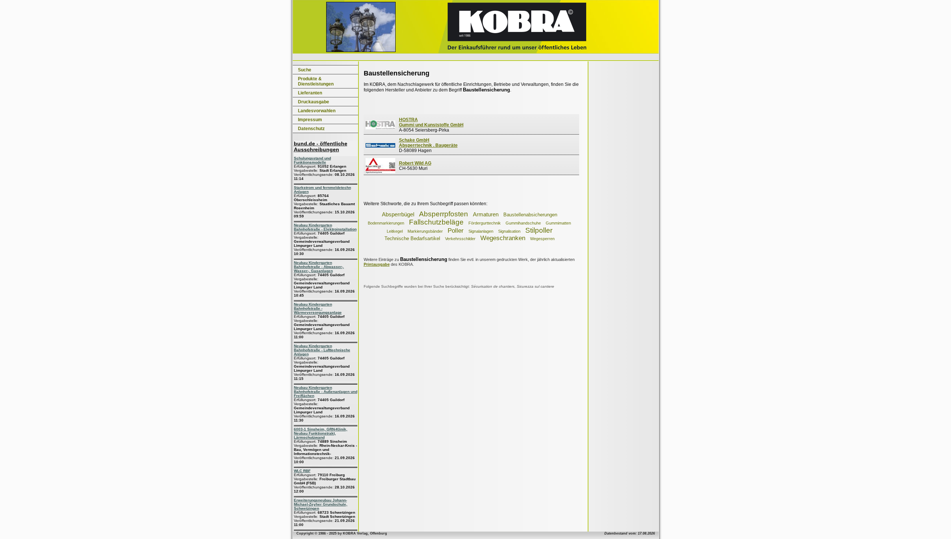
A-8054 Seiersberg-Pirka (431, 125)
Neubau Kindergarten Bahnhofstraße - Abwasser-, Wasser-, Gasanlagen (319, 267)
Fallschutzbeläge (436, 222)
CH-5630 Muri (415, 166)
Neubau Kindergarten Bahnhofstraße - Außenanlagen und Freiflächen (325, 391)
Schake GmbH (414, 140)
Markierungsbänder (425, 231)
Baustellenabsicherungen (530, 214)
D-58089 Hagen (428, 145)
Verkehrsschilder (460, 238)
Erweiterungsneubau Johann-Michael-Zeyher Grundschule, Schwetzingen (320, 504)
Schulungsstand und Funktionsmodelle (312, 160)
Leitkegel (395, 231)
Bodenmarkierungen (386, 223)
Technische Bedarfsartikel (412, 238)
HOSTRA (408, 119)
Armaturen (486, 214)
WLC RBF (302, 471)
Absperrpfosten (443, 214)
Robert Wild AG (415, 163)
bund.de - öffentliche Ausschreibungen (320, 146)
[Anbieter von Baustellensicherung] (380, 127)
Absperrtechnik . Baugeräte (428, 145)
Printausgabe (377, 264)
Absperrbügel (398, 214)
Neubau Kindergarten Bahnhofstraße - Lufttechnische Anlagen (322, 350)
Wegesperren (542, 238)
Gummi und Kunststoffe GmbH (431, 125)
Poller (456, 230)
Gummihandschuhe (523, 223)
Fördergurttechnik (484, 223)
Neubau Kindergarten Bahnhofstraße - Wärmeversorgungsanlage (318, 308)
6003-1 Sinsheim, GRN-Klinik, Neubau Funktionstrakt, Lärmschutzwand (320, 433)
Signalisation (509, 231)
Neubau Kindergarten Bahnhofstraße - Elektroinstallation (325, 227)
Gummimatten (558, 223)
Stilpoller (538, 230)
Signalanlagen (480, 231)
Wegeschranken (502, 238)
